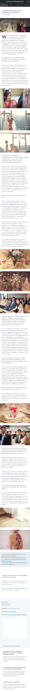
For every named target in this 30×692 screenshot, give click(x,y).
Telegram (16, 588)
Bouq (11, 5)
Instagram (10, 588)
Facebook (6, 23)
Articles (4, 5)
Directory (19, 5)
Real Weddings (12, 611)
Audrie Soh (7, 14)
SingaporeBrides (15, 2)
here (15, 577)
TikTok (22, 588)
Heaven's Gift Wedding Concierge (17, 615)
